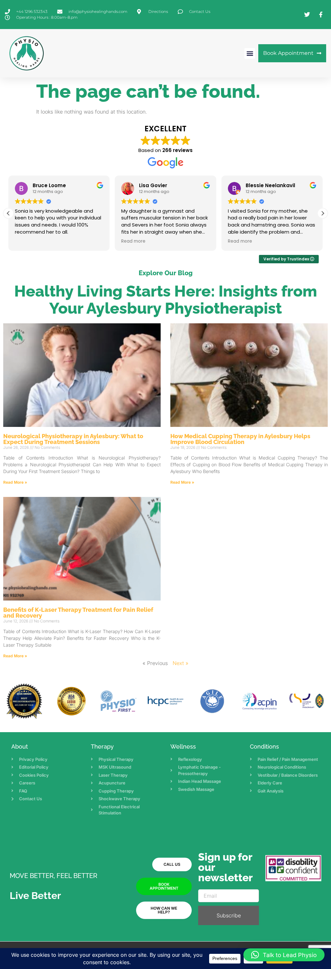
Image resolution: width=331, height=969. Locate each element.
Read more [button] (133, 241)
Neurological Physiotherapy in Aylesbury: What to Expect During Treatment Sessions (73, 439)
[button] (249, 53)
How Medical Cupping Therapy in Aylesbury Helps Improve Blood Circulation (240, 439)
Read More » (15, 482)
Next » (180, 663)
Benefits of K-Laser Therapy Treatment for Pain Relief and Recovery (78, 612)
